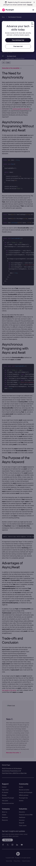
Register (29, 5)
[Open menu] (33, 10)
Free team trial (18, 46)
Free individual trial (18, 40)
